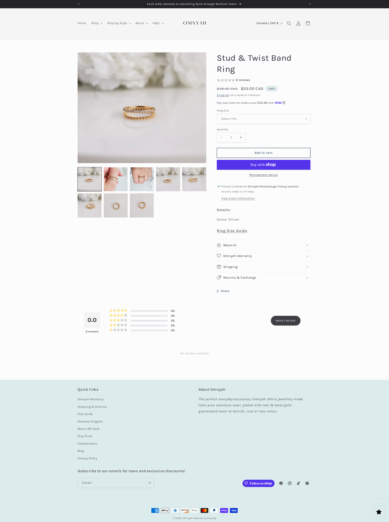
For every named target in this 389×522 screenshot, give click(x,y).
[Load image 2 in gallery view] (116, 179)
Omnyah (187, 518)
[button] (97, 23)
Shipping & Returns (92, 406)
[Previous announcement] (78, 4)
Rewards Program (90, 421)
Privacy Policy (87, 458)
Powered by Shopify (204, 518)
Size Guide (85, 414)
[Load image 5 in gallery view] (194, 179)
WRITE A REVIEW (286, 320)
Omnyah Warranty (91, 399)
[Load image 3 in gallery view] (142, 179)
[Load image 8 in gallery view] (142, 205)
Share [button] (225, 291)
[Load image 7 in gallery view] (116, 205)
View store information (238, 198)
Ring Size (223, 110)
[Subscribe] (149, 483)
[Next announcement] (310, 4)
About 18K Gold (88, 429)
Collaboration (87, 443)
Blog (81, 451)
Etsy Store (85, 436)
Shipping (223, 94)
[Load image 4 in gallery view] (168, 179)
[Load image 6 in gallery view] (90, 205)
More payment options (263, 174)
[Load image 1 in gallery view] (90, 179)
